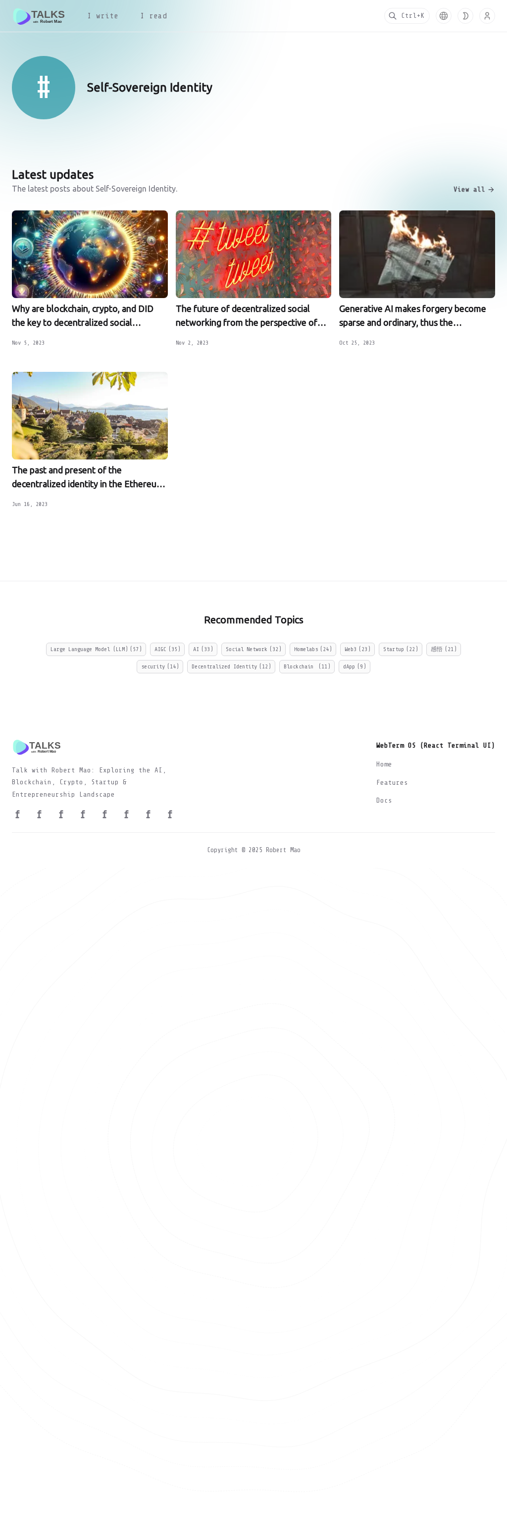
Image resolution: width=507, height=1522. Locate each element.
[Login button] (487, 16)
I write (102, 15)
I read (153, 15)
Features (392, 782)
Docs (384, 800)
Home (384, 764)
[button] (444, 16)
